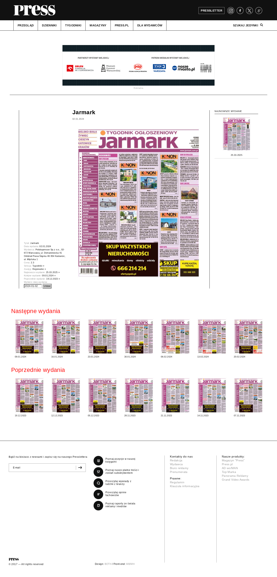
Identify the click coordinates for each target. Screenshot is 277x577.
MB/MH (130, 564)
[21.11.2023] (175, 395)
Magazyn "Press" (233, 460)
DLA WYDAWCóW (149, 25)
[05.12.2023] (102, 395)
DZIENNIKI (49, 25)
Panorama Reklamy (235, 475)
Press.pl (227, 464)
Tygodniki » (38, 266)
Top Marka (229, 472)
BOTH (108, 564)
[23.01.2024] (102, 336)
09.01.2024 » (49, 275)
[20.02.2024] (248, 336)
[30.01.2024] (139, 336)
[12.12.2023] (66, 395)
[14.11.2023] (212, 395)
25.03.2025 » (53, 272)
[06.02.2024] (175, 336)
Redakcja (176, 460)
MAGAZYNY (98, 25)
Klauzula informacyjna (185, 486)
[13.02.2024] (212, 336)
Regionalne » (39, 269)
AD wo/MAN (230, 468)
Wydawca (176, 464)
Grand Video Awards (235, 479)
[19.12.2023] (29, 395)
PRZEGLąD (26, 25)
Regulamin (177, 482)
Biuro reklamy (179, 468)
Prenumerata (179, 472)
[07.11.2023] (248, 395)
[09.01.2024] (29, 336)
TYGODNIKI (73, 25)
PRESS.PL (122, 25)
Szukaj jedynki (245, 25)
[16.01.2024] (66, 336)
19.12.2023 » (53, 279)
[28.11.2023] (139, 395)
